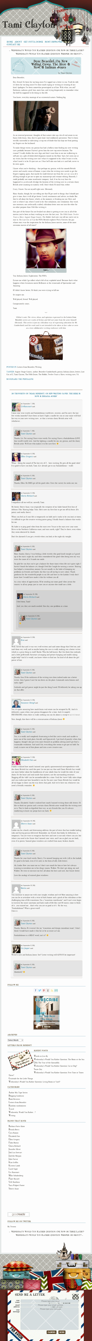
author (35, 372)
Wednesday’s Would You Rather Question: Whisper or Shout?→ (49, 54)
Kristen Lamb (14, 1166)
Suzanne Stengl (27, 703)
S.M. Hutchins (14, 1182)
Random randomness (17, 1106)
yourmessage (16, 1311)
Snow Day (38, 1069)
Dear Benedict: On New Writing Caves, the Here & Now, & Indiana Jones (50, 64)
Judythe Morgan (15, 1156)
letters (77, 372)
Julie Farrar (13, 1159)
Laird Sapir (13, 1169)
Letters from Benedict (25, 367)
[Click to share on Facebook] (38, 347)
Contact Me (13, 44)
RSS (52, 990)
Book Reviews (14, 1099)
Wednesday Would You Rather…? (22, 1112)
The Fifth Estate (31, 374)
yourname (17, 1301)
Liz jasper (25, 948)
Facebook (35, 990)
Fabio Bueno (14, 1143)
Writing (38, 367)
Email (56, 990)
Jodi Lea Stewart (15, 1152)
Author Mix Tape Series (18, 1093)
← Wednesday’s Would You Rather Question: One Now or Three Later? (46, 50)
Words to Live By (41, 1056)
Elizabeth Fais (27, 760)
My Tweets (12, 1227)
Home (10, 41)
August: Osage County (23, 372)
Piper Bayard (14, 1179)
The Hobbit (42, 374)
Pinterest (44, 990)
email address (16, 1306)
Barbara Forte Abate (17, 1126)
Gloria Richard (27, 496)
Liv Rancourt (14, 1172)
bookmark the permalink (20, 379)
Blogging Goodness (16, 1096)
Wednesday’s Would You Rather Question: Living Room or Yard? (34, 1082)
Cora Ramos (13, 1133)
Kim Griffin (13, 1162)
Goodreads (48, 990)
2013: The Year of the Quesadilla (46, 1063)
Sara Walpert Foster (17, 1185)
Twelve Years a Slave (56, 374)
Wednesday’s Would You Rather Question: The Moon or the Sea (59, 1059)
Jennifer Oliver (15, 1149)
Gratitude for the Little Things (21, 1078)
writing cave (71, 374)
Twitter (40, 990)
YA (77, 374)
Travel (11, 1109)
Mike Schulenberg (16, 1175)
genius (60, 372)
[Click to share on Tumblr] (36, 356)
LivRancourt (26, 406)
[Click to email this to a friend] (58, 341)
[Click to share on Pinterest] (34, 341)
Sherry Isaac (26, 823)
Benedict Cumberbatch (47, 372)
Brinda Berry (14, 1130)
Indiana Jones (69, 372)
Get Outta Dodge (33, 41)
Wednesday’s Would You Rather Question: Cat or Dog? (55, 1066)
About (18, 41)
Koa (22, 640)
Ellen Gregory (27, 456)
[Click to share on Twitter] (58, 350)
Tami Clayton (28, 24)
